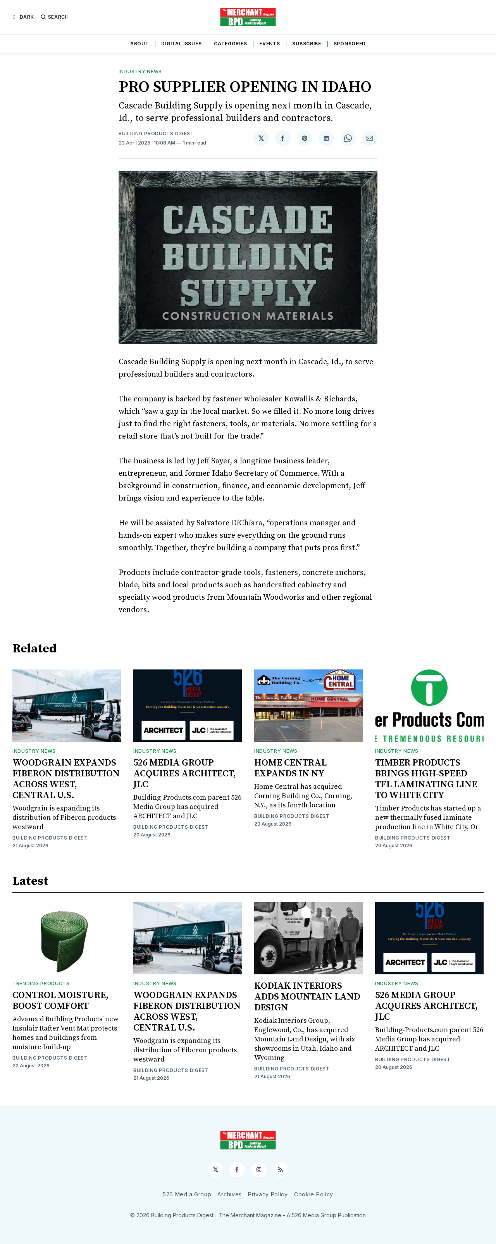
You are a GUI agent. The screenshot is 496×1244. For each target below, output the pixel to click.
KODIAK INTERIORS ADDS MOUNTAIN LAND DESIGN (307, 996)
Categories (230, 43)
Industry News (140, 71)
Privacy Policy (268, 1194)
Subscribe (306, 43)
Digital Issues (181, 43)
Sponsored (350, 43)
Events (269, 43)
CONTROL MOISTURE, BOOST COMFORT (60, 1000)
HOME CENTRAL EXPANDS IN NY (290, 768)
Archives (229, 1194)
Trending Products (41, 983)
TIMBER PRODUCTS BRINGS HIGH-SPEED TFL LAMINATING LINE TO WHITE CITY (426, 779)
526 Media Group (187, 1194)
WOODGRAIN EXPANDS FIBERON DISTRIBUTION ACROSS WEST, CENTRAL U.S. (66, 779)
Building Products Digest (156, 133)
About (139, 43)
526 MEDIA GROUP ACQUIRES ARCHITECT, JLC (184, 773)
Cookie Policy (313, 1194)
